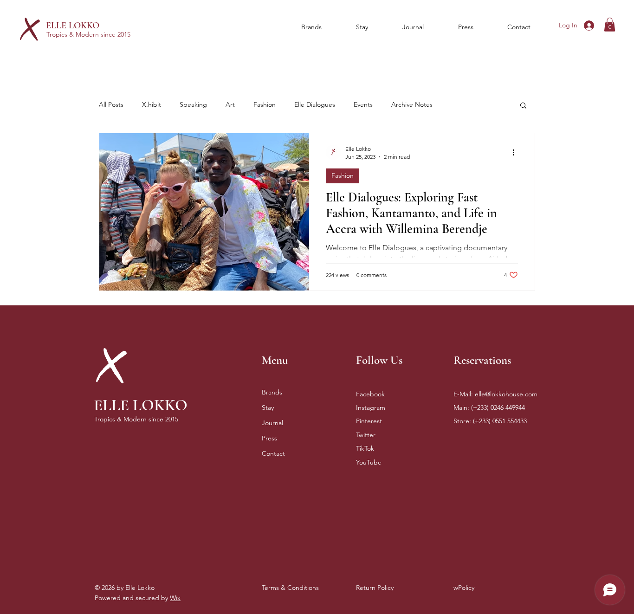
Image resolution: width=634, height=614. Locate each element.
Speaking (193, 104)
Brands (272, 392)
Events (363, 104)
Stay (268, 407)
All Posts (111, 104)
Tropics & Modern (73, 34)
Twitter (365, 435)
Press (269, 438)
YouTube (369, 462)
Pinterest (369, 421)
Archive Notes (412, 104)
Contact (273, 453)
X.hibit (151, 104)
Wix (175, 598)
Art (230, 104)
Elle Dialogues (314, 104)
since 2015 (115, 34)
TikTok (365, 448)
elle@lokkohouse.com (506, 394)
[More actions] (516, 152)
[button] (609, 25)
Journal (272, 423)
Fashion (264, 104)
